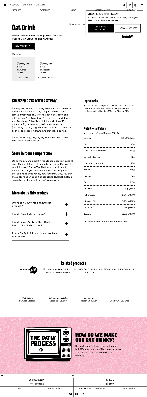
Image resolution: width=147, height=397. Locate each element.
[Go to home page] (5, 5)
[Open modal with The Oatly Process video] (48, 344)
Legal (18, 388)
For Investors (37, 384)
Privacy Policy (55, 388)
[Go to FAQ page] (123, 5)
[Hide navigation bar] (142, 5)
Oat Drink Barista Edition (27, 299)
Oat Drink (27, 5)
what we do (91, 349)
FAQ (73, 376)
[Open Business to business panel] (129, 5)
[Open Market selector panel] (136, 5)
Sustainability (36, 380)
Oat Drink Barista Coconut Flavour (58, 299)
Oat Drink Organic (119, 301)
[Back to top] (2, 376)
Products (14, 5)
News (73, 10)
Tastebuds (45, 10)
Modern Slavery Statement (92, 388)
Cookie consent (128, 388)
